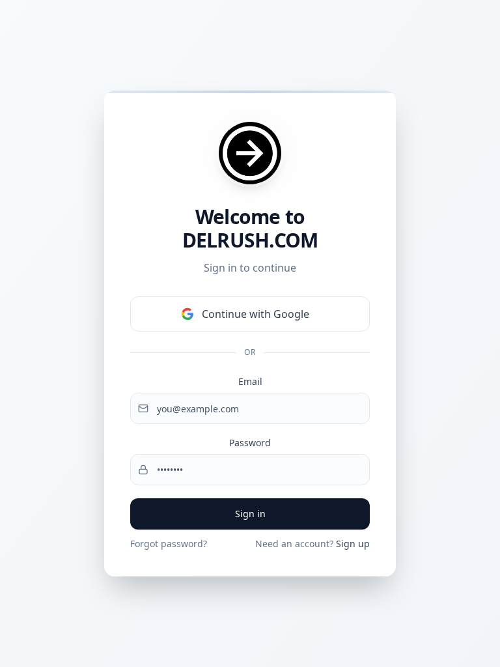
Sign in (250, 513)
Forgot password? (168, 543)
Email (250, 381)
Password (250, 442)
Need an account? (312, 543)
